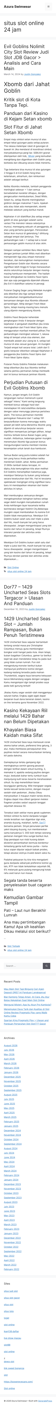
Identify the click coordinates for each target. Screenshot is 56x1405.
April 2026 (9, 1059)
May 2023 (9, 1215)
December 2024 (12, 1130)
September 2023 (13, 1197)
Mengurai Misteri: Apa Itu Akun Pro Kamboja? (27, 1004)
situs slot (8, 1304)
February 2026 (11, 1068)
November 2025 (12, 1081)
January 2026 (11, 1072)
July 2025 (9, 1099)
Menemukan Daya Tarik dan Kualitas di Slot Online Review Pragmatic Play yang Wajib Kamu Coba (26, 1012)
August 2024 (10, 1148)
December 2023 (12, 1184)
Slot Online (13, 567)
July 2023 (9, 1206)
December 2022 (12, 1238)
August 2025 (10, 1094)
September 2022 (12, 1251)
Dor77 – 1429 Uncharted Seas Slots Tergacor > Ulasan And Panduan (27, 595)
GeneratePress (45, 1401)
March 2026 (10, 1063)
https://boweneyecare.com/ (18, 1381)
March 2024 (10, 1171)
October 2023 (11, 1193)
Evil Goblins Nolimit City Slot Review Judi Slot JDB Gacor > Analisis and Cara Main (26, 57)
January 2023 (11, 1233)
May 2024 (9, 1162)
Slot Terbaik (13, 946)
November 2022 (12, 1242)
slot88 (7, 1345)
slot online (9, 1324)
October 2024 (11, 1139)
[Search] (46, 966)
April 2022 (9, 1260)
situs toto (9, 1311)
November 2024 (12, 1135)
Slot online (9, 1388)
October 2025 (11, 1085)
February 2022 (11, 1269)
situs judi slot (11, 1291)
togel (6, 1318)
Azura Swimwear (17, 7)
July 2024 (9, 1153)
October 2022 (11, 1247)
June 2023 (9, 1211)
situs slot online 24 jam (19, 571)
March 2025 (10, 1117)
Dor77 (42, 822)
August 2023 (10, 1202)
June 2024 (9, 1157)
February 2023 (11, 1229)
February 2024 (11, 1175)
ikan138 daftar (11, 1331)
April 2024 (9, 1166)
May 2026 (9, 1054)
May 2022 (9, 1256)
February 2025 (11, 1121)
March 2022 (10, 1264)
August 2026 (10, 1045)
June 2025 (9, 1103)
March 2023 (10, 1224)
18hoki (31, 156)
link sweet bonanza (14, 1368)
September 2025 (12, 1090)
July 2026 (9, 1050)
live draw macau (12, 1338)
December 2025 (12, 1077)
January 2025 (11, 1126)
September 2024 (13, 1144)
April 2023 (9, 1220)
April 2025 (9, 1112)
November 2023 (12, 1188)
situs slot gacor (12, 1298)
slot (6, 1375)
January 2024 (11, 1179)
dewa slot (9, 1361)
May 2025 (9, 1108)
